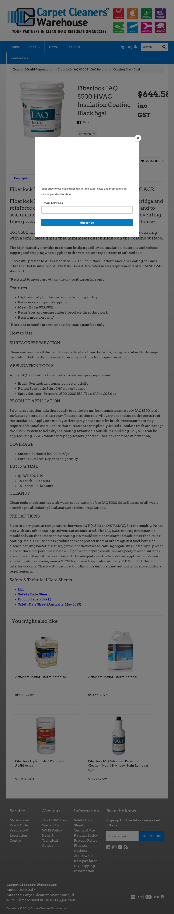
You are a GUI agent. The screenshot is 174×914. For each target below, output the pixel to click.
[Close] (138, 138)
